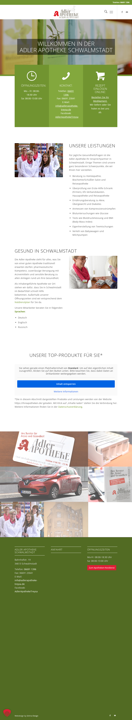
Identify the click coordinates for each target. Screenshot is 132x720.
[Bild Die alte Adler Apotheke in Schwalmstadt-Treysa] (66, 519)
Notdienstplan (22, 302)
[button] (7, 713)
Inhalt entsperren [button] (66, 383)
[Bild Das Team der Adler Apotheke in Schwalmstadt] (22, 519)
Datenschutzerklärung (70, 406)
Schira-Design (32, 716)
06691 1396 (30, 569)
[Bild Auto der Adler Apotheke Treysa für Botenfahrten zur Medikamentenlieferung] (44, 484)
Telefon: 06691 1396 (121, 2)
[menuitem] (104, 12)
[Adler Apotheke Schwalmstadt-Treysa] (66, 12)
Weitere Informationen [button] (66, 391)
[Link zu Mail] (127, 12)
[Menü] (111, 12)
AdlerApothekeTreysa (66, 116)
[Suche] (104, 12)
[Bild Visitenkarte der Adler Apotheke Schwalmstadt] (44, 449)
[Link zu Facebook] (122, 12)
